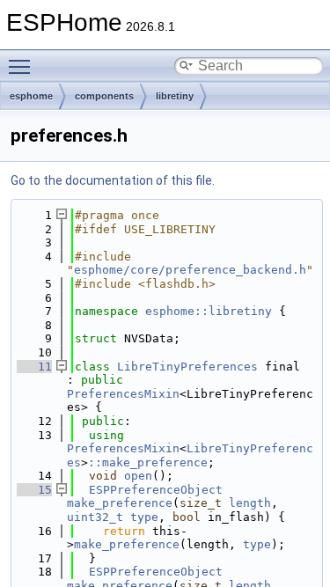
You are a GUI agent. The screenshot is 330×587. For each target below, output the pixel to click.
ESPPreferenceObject (156, 489)
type (144, 517)
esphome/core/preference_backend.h (190, 269)
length (250, 503)
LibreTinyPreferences (187, 366)
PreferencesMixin (123, 393)
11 (34, 366)
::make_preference (148, 462)
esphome (31, 96)
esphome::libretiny (208, 311)
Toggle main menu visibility (23, 66)
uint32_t (95, 517)
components (104, 96)
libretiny (175, 96)
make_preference (119, 503)
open (138, 475)
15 (34, 489)
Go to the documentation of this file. (113, 180)
